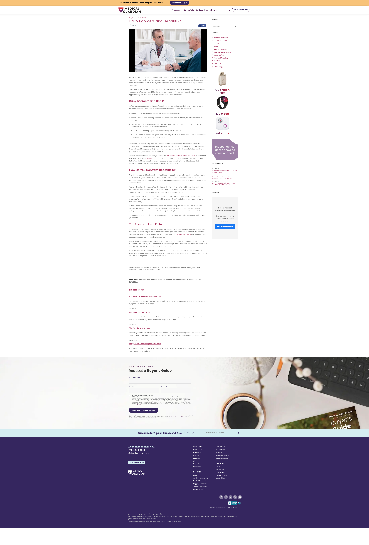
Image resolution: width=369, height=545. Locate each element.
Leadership (197, 467)
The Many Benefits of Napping (141, 328)
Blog (194, 461)
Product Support (199, 452)
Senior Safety (219, 55)
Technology (218, 67)
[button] (143, 410)
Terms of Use (173, 416)
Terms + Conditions (200, 487)
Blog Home (132, 18)
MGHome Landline (222, 455)
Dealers (218, 466)
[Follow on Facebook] (221, 497)
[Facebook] (202, 26)
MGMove (219, 452)
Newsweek (151, 158)
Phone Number (166, 387)
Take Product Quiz (179, 3)
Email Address (134, 387)
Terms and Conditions (137, 405)
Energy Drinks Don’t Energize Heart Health (145, 344)
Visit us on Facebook (225, 227)
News (216, 46)
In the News (197, 464)
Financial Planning (221, 58)
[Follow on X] (230, 497)
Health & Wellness (143, 18)
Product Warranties (200, 481)
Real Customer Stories (222, 52)
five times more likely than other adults (181, 156)
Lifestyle (217, 61)
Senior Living (220, 478)
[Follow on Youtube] (240, 497)
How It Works (189, 10)
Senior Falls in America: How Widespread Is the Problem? (222, 177)
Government (220, 472)
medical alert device (183, 234)
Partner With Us (137, 462)
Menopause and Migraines (139, 312)
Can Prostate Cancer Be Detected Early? (145, 296)
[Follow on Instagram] (235, 497)
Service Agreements (200, 478)
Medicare (217, 64)
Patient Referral (221, 475)
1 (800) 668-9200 (136, 450)
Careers (196, 455)
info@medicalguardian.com (138, 453)
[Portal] (229, 10)
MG (222, 114)
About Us (196, 458)
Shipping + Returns (200, 484)
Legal (195, 475)
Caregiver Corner (220, 40)
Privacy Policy (146, 405)
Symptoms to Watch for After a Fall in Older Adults (224, 171)
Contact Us (197, 449)
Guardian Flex (221, 449)
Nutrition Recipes (220, 49)
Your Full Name (134, 378)
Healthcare (220, 469)
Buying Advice (202, 10)
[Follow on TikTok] (226, 497)
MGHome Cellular (222, 458)
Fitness (216, 43)
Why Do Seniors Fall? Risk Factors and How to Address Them (223, 184)
